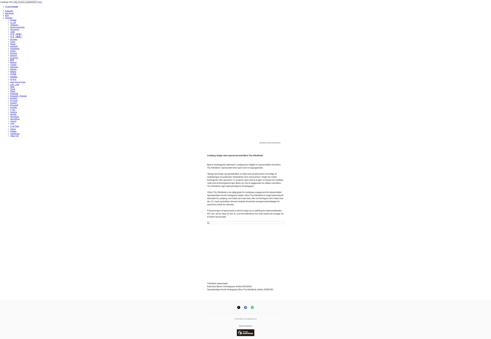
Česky (12, 42)
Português (14, 94)
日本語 (13, 74)
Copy (40, 2)
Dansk (12, 44)
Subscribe (9, 11)
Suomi (12, 51)
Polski (12, 91)
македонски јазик (17, 82)
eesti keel (14, 46)
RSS (7, 15)
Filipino (13, 131)
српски (13, 121)
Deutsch (13, 55)
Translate (8, 18)
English (13, 20)
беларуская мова (17, 27)
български (14, 29)
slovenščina (15, 119)
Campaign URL (6, 2)
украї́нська (15, 133)
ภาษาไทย (14, 126)
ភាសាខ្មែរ (13, 77)
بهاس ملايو (14, 84)
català (12, 32)
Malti (12, 87)
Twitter (11, 6)
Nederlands (14, 48)
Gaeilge (13, 65)
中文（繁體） (16, 37)
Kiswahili (14, 105)
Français (13, 53)
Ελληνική (14, 58)
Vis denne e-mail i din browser (269, 142)
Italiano (13, 71)
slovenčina (14, 117)
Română (13, 98)
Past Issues (9, 13)
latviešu (13, 114)
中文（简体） (16, 34)
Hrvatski (13, 39)
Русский (14, 100)
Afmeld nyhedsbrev (245, 326)
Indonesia (14, 67)
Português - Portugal (18, 96)
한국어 (13, 79)
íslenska (13, 69)
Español (13, 103)
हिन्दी (12, 60)
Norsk (12, 89)
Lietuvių (13, 112)
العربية (13, 22)
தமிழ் (12, 123)
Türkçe (13, 129)
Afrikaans (14, 25)
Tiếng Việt (14, 136)
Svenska (13, 107)
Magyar (13, 62)
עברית (12, 110)
